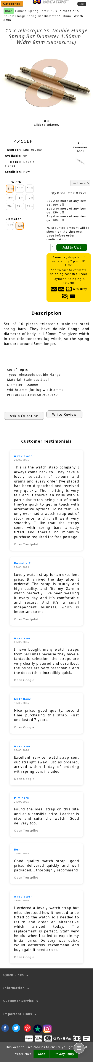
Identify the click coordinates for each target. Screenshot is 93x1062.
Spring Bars (37, 11)
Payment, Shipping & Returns (69, 281)
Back (9, 11)
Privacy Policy (64, 1054)
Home (49, 7)
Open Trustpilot (26, 544)
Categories (12, 3)
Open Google (24, 680)
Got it (41, 1054)
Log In (64, 7)
